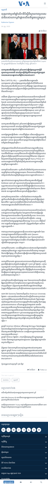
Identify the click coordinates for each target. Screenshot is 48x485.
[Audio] (31, 482)
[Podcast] (34, 430)
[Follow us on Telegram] (24, 430)
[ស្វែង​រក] (41, 482)
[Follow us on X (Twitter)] (8, 430)
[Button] (43, 31)
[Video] (21, 482)
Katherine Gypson (7, 22)
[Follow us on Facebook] (3, 430)
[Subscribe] (39, 430)
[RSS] (29, 430)
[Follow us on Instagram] (19, 430)
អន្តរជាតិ (4, 10)
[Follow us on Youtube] (13, 430)
